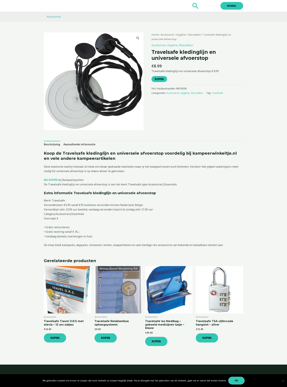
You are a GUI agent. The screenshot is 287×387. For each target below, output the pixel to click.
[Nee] (283, 380)
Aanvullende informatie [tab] (79, 144)
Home (155, 34)
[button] (195, 6)
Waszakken (194, 34)
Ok (236, 380)
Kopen (159, 79)
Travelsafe (217, 93)
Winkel (210, 6)
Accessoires (54, 16)
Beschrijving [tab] (52, 144)
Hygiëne (181, 34)
